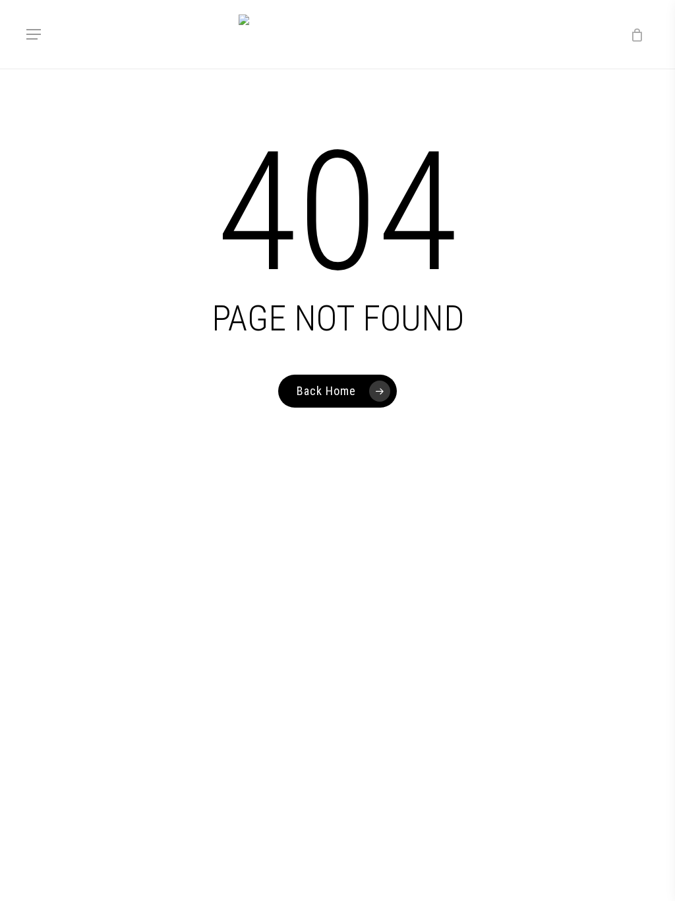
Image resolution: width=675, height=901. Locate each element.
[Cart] (632, 34)
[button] (33, 34)
